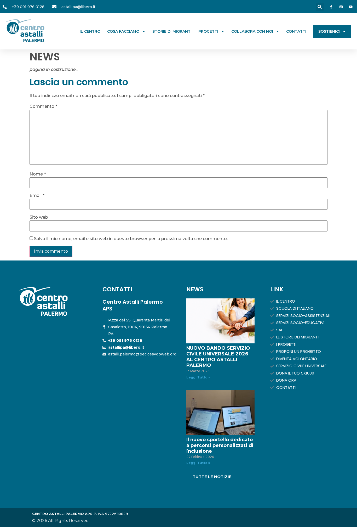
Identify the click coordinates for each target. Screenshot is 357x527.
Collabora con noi (252, 31)
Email (37, 196)
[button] (320, 7)
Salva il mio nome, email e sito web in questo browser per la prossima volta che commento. (131, 239)
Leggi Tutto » (198, 377)
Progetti (208, 31)
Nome (38, 174)
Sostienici (329, 31)
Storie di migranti (172, 31)
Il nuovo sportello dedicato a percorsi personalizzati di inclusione (220, 445)
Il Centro (90, 31)
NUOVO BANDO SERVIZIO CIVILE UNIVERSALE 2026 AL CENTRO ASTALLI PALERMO (218, 356)
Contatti (296, 31)
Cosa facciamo (123, 31)
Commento (43, 106)
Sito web (39, 217)
